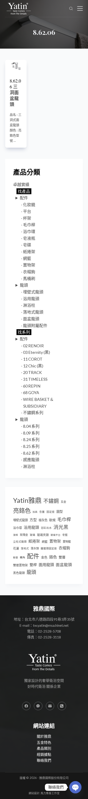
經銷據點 (44, 754)
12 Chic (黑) (33, 365)
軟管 (15, 557)
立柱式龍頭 (20, 541)
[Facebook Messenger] (38, 706)
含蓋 (42, 511)
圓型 (59, 511)
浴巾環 (29, 231)
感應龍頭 (31, 459)
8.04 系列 (31, 426)
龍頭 (24, 285)
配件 (24, 197)
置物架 (29, 264)
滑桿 (15, 534)
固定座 (50, 511)
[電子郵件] (50, 706)
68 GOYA (31, 392)
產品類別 (44, 748)
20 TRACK (32, 372)
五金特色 (44, 742)
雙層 (62, 557)
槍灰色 (43, 520)
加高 (34, 511)
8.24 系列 (31, 439)
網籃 (27, 258)
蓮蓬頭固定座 (49, 548)
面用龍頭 (46, 564)
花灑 (16, 548)
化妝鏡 (29, 204)
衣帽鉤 (29, 271)
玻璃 (32, 534)
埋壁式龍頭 (33, 291)
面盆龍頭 (31, 318)
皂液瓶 (29, 238)
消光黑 (60, 527)
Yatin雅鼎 (27, 500)
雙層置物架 (20, 565)
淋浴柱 (29, 305)
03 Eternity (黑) (36, 352)
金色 (44, 557)
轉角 (22, 557)
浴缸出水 (46, 527)
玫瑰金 (24, 535)
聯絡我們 (44, 760)
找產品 (24, 191)
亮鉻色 (22, 510)
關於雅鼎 (44, 736)
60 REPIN (31, 385)
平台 (27, 211)
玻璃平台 (55, 534)
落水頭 (35, 548)
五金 (63, 502)
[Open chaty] (75, 787)
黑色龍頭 (19, 572)
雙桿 (33, 565)
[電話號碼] (62, 706)
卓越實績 (21, 184)
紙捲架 (29, 251)
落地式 (25, 548)
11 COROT (32, 359)
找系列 (24, 332)
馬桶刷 (29, 278)
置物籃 (67, 541)
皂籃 (65, 534)
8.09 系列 (31, 432)
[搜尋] (71, 8)
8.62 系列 (31, 453)
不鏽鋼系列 (33, 412)
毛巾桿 (29, 224)
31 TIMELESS (35, 379)
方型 (33, 520)
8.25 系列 (31, 446)
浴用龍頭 (31, 298)
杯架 (27, 218)
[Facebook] (26, 706)
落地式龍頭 (33, 312)
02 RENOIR (33, 345)
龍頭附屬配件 (35, 325)
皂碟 (27, 244)
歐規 (52, 520)
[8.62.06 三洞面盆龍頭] (15, 65)
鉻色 (53, 557)
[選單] (80, 8)
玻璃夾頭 (43, 535)
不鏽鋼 (51, 501)
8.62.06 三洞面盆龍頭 (15, 92)
